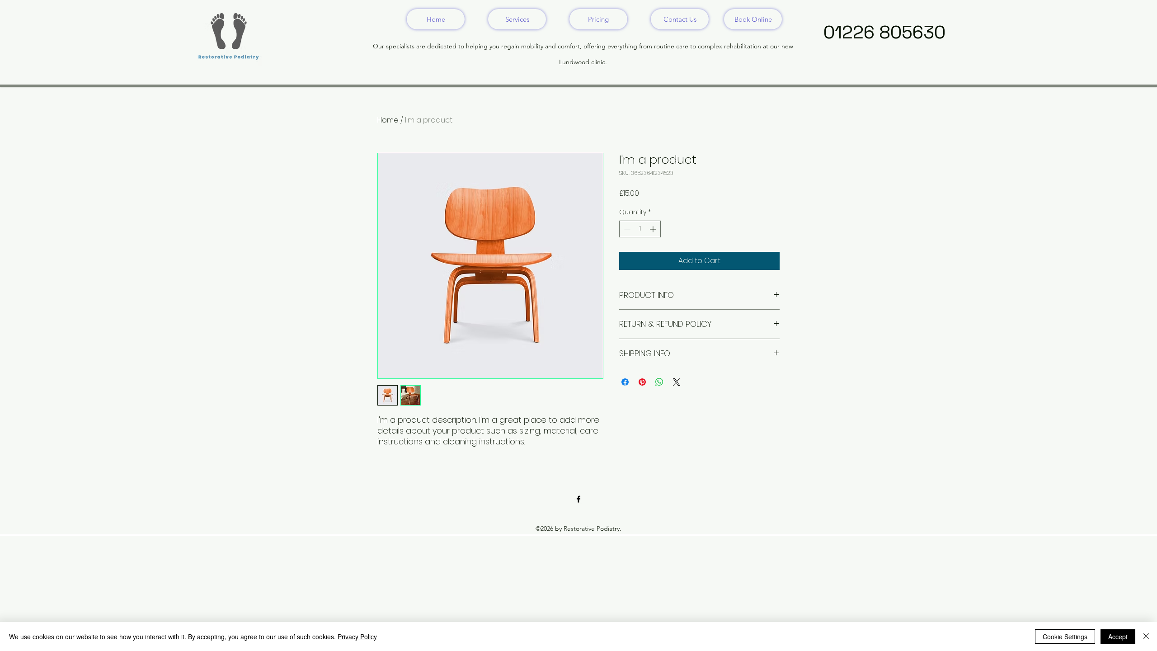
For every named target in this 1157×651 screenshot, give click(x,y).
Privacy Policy (357, 636)
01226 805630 (884, 32)
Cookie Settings (1065, 636)
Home (388, 120)
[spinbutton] (640, 229)
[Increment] (653, 229)
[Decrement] (626, 229)
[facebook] (578, 499)
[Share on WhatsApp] (659, 382)
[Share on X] (676, 382)
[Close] (1146, 636)
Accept (1118, 636)
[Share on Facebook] (625, 382)
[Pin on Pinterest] (642, 382)
